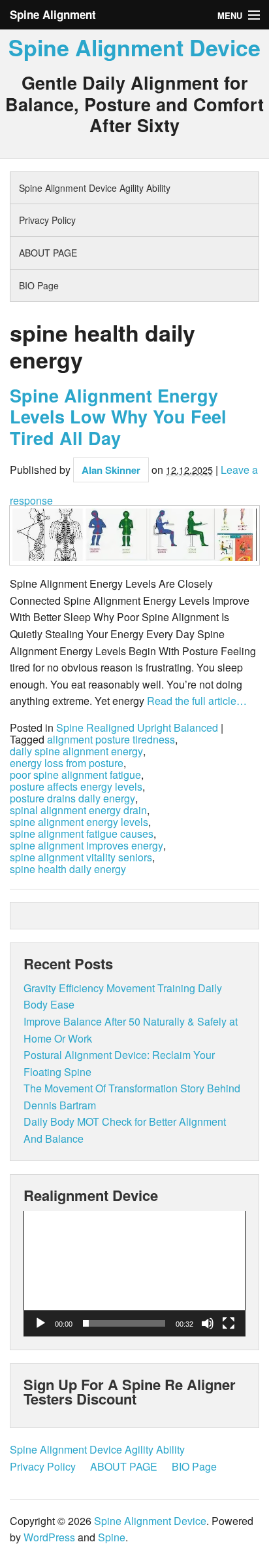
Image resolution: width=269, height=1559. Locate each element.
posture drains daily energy (72, 798)
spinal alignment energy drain (78, 810)
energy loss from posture (66, 763)
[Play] (40, 1323)
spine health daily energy (68, 869)
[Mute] (207, 1323)
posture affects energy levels (76, 786)
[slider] (124, 1323)
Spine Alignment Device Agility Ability (94, 187)
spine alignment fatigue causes (81, 834)
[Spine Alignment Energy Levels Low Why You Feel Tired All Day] (134, 535)
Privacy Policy (47, 219)
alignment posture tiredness (111, 739)
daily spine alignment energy (76, 751)
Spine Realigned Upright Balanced (137, 728)
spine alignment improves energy (86, 845)
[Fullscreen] (228, 1323)
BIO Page (39, 285)
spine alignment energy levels (79, 822)
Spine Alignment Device (134, 47)
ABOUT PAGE (48, 252)
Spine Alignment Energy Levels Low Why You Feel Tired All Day (118, 416)
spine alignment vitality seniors (81, 857)
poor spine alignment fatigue (75, 775)
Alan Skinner (111, 470)
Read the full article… (195, 700)
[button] (134, 1273)
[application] (134, 1273)
